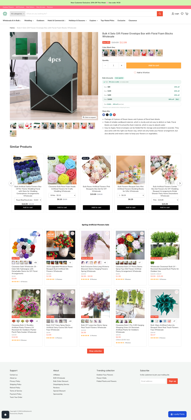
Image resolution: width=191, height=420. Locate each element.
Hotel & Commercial (56, 20)
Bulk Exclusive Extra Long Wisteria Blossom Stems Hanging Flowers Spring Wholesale (95, 268)
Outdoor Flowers (8, 7)
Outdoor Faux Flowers (105, 375)
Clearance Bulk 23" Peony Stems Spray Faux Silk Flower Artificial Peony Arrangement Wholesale (129, 268)
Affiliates (56, 375)
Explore (93, 20)
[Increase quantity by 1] (121, 65)
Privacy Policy (15, 381)
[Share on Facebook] (103, 114)
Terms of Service (16, 391)
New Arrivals (40, 7)
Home (12, 28)
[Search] (160, 13)
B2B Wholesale (59, 378)
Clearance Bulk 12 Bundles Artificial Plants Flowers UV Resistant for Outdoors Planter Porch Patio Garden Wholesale (24, 328)
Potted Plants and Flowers (106, 381)
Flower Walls (101, 378)
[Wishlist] (182, 14)
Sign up (172, 381)
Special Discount (59, 391)
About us (13, 378)
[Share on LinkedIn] (110, 114)
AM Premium (20, 7)
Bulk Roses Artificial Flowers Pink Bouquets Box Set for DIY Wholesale (96, 188)
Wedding (28, 20)
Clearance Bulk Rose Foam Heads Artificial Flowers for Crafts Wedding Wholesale (62, 188)
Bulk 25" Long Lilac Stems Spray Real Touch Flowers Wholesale (94, 326)
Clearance (133, 20)
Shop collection (95, 351)
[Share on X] (107, 114)
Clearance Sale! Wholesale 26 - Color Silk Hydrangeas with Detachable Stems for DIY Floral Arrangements (24, 270)
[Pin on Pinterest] (114, 114)
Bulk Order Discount (60, 381)
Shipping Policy (15, 384)
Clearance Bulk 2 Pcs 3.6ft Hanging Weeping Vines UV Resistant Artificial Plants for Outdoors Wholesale (130, 328)
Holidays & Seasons (77, 20)
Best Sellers (30, 7)
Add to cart (28, 207)
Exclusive (121, 20)
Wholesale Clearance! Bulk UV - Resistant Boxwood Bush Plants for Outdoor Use (165, 268)
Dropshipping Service (61, 384)
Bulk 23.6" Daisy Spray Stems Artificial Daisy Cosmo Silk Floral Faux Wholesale (59, 327)
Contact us (14, 375)
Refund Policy (15, 388)
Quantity (105, 60)
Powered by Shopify (16, 414)
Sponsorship (57, 394)
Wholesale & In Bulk (11, 20)
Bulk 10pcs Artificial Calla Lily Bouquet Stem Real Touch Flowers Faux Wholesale (164, 327)
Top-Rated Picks (107, 20)
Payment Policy (15, 394)
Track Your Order (16, 397)
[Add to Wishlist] (37, 233)
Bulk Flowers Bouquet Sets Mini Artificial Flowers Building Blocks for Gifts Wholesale (130, 188)
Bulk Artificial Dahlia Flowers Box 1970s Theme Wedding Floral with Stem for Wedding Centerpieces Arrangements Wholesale (27, 191)
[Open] (5, 414)
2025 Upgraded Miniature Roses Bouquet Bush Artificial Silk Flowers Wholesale (59, 268)
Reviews (50, 7)
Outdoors (40, 20)
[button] (13, 125)
